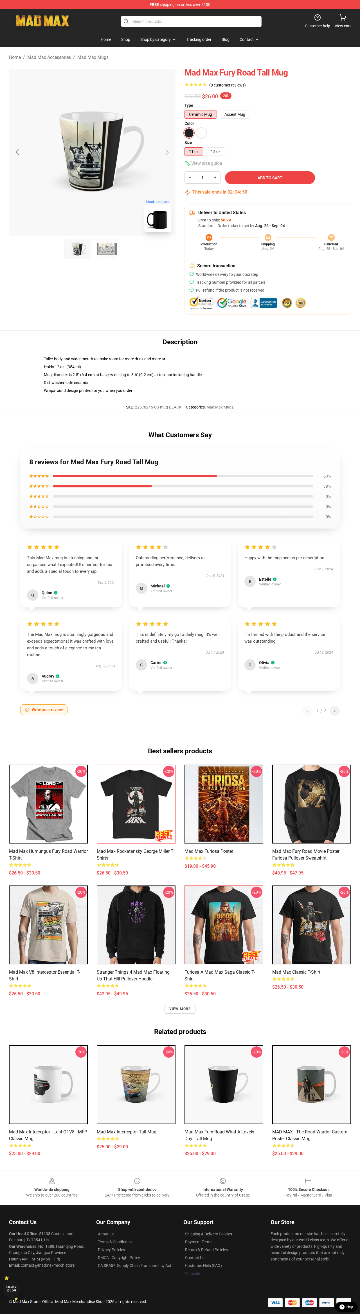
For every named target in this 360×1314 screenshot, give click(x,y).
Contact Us (194, 1257)
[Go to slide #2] (106, 249)
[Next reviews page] (335, 711)
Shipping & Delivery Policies (208, 1234)
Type (188, 105)
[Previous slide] (18, 152)
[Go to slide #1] (77, 249)
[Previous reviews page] (307, 711)
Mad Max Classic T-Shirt (296, 972)
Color (189, 123)
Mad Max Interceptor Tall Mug (126, 1132)
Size (188, 142)
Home (15, 57)
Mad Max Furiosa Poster (208, 851)
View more (180, 1009)
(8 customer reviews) (227, 85)
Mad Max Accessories (49, 57)
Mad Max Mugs (93, 57)
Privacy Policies (111, 1250)
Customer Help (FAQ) (203, 1265)
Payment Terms (198, 1242)
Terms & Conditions (115, 1242)
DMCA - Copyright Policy (119, 1257)
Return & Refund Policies (206, 1250)
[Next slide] (167, 152)
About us (106, 1234)
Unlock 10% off (11, 1289)
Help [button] (349, 1307)
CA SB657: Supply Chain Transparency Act (134, 1265)
